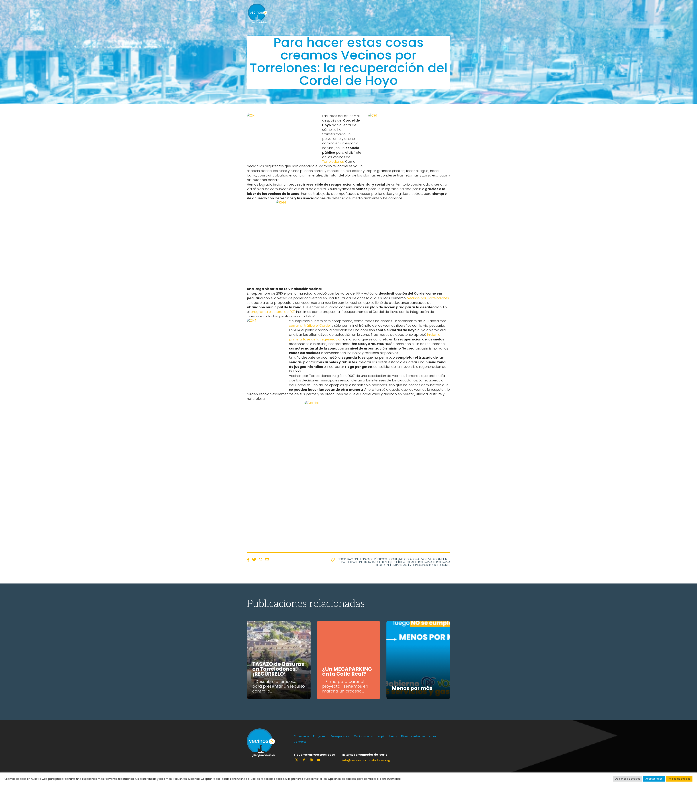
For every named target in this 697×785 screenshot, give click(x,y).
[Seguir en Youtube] (318, 760)
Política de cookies (679, 778)
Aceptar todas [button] (654, 778)
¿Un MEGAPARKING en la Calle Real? (347, 671)
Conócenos (301, 736)
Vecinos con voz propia (369, 736)
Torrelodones (333, 161)
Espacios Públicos (373, 559)
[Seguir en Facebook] (304, 760)
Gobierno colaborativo (407, 559)
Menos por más (412, 688)
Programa (424, 562)
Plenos (386, 562)
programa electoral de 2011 (272, 311)
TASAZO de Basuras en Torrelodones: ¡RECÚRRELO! (278, 669)
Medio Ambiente (439, 559)
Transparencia (340, 736)
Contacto (300, 741)
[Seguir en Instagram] (311, 760)
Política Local (403, 562)
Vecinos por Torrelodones (428, 298)
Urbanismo (399, 565)
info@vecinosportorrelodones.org (366, 760)
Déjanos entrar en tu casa (418, 736)
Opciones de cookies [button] (627, 778)
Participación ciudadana (359, 562)
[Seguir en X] (296, 760)
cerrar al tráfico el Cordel (310, 325)
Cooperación (347, 559)
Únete (393, 736)
